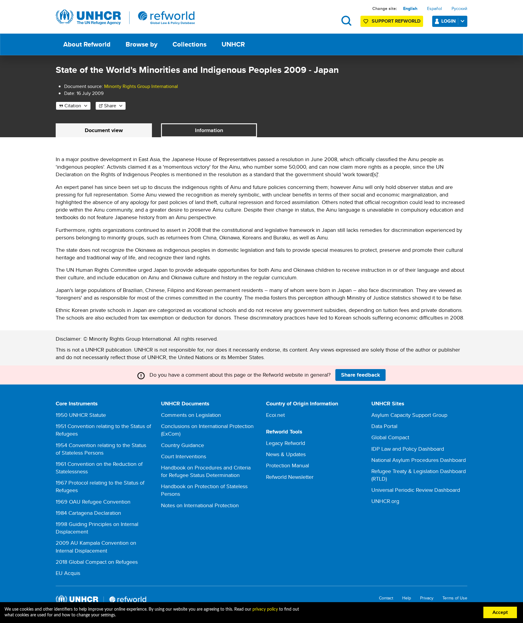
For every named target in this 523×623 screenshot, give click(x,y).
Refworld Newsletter (290, 477)
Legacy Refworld (285, 443)
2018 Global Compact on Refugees (97, 562)
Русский (459, 8)
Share (110, 105)
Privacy (426, 598)
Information (209, 130)
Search (346, 21)
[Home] (125, 17)
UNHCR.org (385, 501)
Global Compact (390, 437)
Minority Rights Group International (141, 86)
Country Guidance (182, 445)
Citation (72, 105)
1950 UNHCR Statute (81, 415)
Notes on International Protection (200, 505)
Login (448, 21)
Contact (386, 598)
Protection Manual (287, 465)
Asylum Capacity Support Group (409, 415)
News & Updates (286, 454)
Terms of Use (454, 598)
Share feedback (360, 375)
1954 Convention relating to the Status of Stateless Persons (101, 448)
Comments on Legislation (191, 415)
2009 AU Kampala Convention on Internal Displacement (96, 546)
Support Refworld (396, 21)
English (410, 8)
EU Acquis (68, 573)
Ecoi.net (275, 415)
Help (406, 598)
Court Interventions (183, 456)
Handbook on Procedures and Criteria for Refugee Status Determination (206, 471)
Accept (500, 612)
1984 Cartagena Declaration (88, 513)
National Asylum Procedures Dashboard (418, 460)
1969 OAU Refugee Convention (93, 501)
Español (434, 8)
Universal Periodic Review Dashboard (415, 490)
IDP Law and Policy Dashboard (407, 449)
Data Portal (384, 426)
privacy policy (265, 609)
